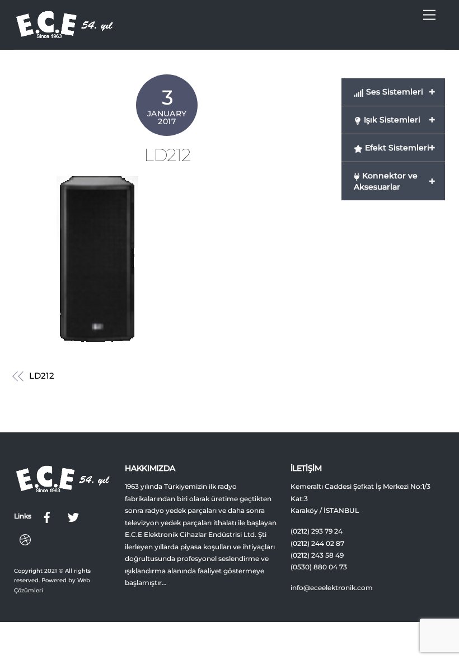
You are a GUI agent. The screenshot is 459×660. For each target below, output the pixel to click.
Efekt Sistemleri (399, 147)
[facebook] (47, 516)
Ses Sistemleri (399, 91)
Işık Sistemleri (398, 119)
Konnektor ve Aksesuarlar (394, 181)
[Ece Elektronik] (64, 35)
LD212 (167, 155)
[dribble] (25, 539)
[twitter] (73, 516)
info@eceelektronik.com (332, 588)
